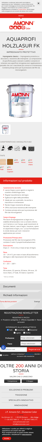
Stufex (28, 333)
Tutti (10, 330)
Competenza (12, 381)
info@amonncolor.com (21, 424)
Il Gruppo (29, 381)
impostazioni (26, 434)
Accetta (6, 438)
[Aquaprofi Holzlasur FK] (21, 100)
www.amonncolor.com (21, 422)
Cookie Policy (22, 9)
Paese (9, 344)
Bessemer (33, 330)
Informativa (29, 354)
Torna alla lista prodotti (8, 302)
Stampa (37, 302)
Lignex (18, 333)
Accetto (5, 355)
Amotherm (21, 330)
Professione (9, 338)
